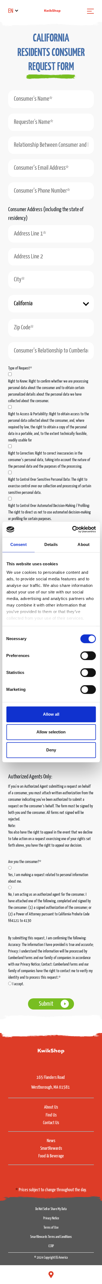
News (51, 1141)
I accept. (18, 984)
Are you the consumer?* (24, 862)
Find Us (51, 1115)
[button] (51, 61)
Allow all (51, 714)
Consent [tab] (18, 544)
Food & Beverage (51, 1156)
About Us (51, 1107)
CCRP (51, 1246)
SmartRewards (51, 1148)
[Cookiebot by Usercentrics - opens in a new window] (73, 529)
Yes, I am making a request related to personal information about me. (48, 878)
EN (10, 11)
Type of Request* (20, 368)
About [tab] (83, 544)
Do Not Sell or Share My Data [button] (51, 1209)
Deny (51, 750)
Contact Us (51, 1123)
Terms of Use (51, 1227)
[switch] (88, 655)
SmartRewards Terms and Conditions (51, 1237)
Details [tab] (51, 544)
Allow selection (51, 732)
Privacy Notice (51, 1218)
